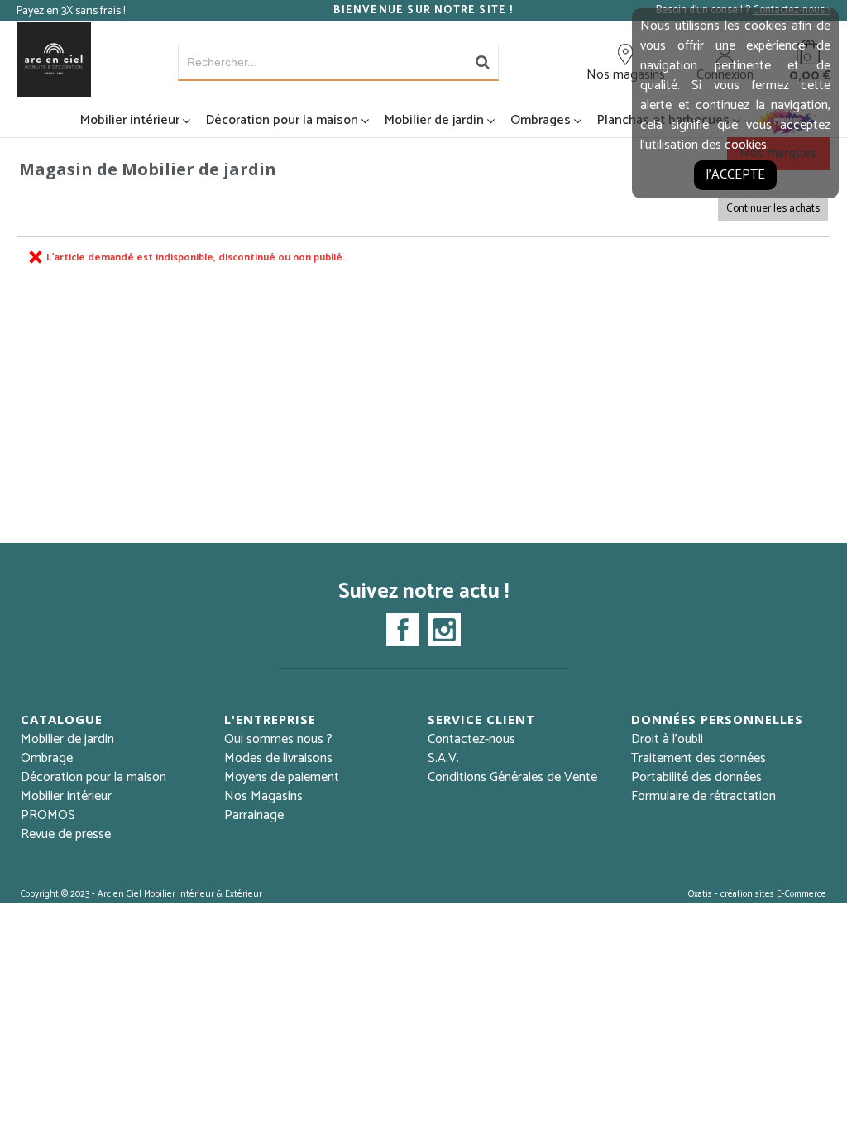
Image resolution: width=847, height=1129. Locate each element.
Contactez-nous (471, 739)
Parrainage (254, 815)
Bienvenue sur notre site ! (423, 10)
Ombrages (540, 120)
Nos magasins (625, 74)
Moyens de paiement (281, 777)
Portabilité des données (696, 777)
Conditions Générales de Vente (512, 777)
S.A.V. (443, 758)
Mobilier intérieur (129, 120)
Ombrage (47, 758)
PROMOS (48, 815)
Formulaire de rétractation (703, 796)
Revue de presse (66, 834)
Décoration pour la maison (282, 120)
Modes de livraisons (278, 758)
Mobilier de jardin (434, 120)
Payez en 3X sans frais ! (71, 11)
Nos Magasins (263, 796)
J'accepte (735, 175)
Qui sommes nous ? (278, 739)
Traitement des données (698, 758)
